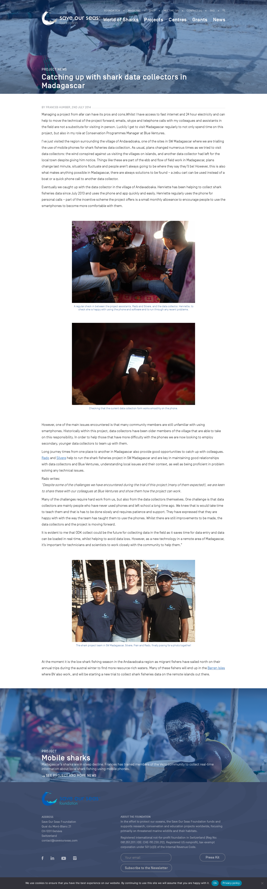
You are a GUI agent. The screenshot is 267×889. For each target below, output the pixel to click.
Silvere (61, 458)
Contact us (194, 10)
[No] (262, 883)
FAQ (212, 10)
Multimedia (171, 10)
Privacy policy (231, 883)
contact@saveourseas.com (60, 840)
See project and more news (71, 775)
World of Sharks (121, 19)
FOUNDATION (112, 10)
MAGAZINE (134, 10)
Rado (45, 458)
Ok (215, 883)
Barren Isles (216, 668)
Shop (152, 10)
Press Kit (212, 857)
